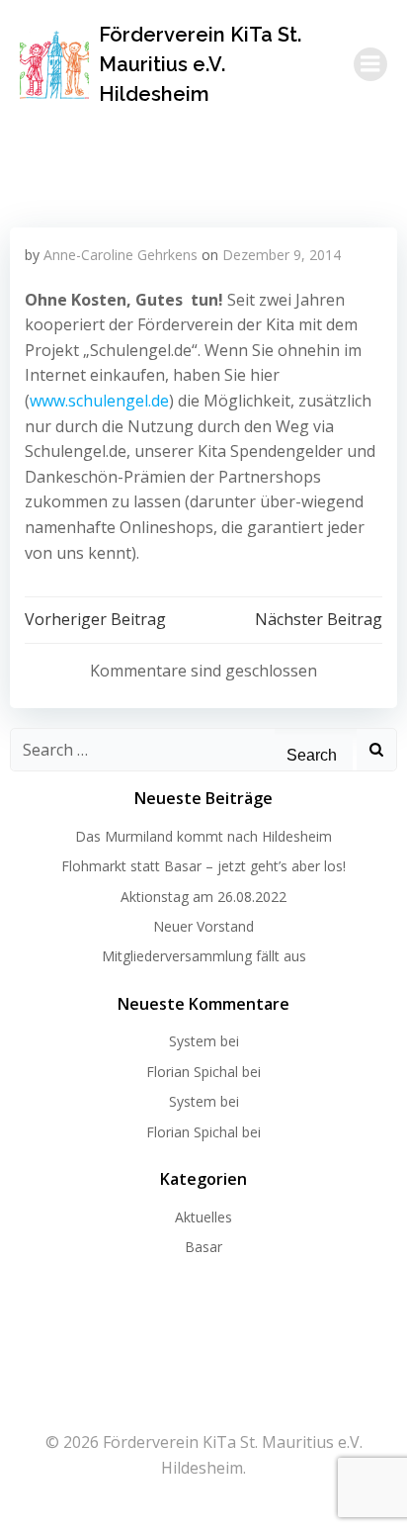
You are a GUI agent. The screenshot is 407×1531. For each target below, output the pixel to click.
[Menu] (370, 64)
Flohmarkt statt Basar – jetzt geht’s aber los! (203, 865)
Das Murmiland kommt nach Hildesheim (203, 836)
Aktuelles (203, 1217)
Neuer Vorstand (203, 926)
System (192, 1041)
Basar (203, 1246)
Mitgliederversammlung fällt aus (204, 955)
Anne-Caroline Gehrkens (120, 254)
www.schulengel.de (99, 400)
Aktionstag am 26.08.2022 (203, 896)
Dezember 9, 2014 (281, 254)
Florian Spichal (192, 1071)
